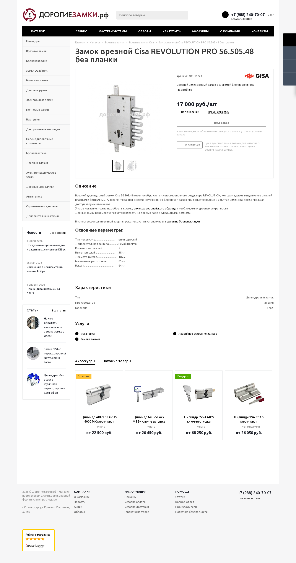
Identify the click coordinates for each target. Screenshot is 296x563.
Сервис (81, 31)
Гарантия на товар (137, 511)
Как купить (172, 31)
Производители (186, 506)
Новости (79, 501)
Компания (82, 491)
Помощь (182, 491)
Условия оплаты (135, 501)
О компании (230, 31)
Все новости (58, 232)
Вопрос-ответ (184, 501)
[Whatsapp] (216, 14)
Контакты (260, 31)
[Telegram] (208, 14)
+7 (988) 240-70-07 (248, 14)
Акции (78, 506)
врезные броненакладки (183, 221)
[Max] (200, 14)
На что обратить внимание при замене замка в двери (54, 327)
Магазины (200, 31)
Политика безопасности (191, 511)
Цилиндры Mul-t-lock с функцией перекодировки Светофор (54, 384)
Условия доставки (137, 506)
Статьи (180, 496)
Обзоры (144, 31)
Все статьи (59, 310)
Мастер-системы (113, 31)
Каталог (38, 31)
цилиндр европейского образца (155, 208)
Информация (135, 491)
